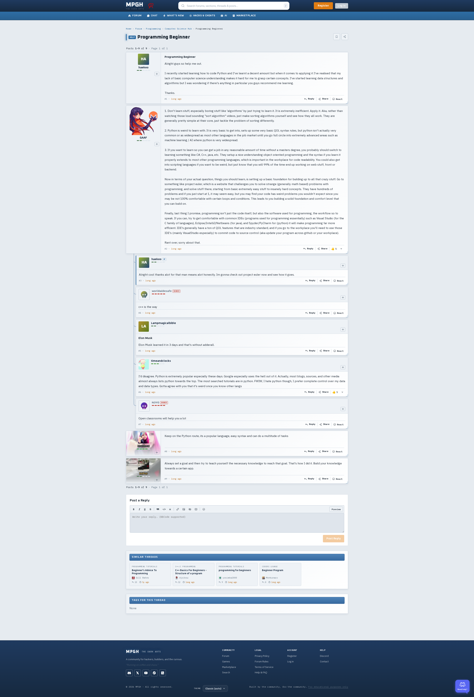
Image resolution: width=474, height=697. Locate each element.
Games (226, 661)
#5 (139, 351)
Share (325, 99)
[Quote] (158, 509)
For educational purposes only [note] (328, 686)
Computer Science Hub (178, 28)
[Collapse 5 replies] (134, 342)
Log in (342, 6)
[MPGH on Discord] (129, 673)
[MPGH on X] (137, 673)
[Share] (344, 36)
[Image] (184, 509)
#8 (166, 451)
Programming (153, 28)
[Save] (336, 36)
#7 (139, 424)
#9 (166, 479)
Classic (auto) (213, 688)
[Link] (178, 509)
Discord (324, 656)
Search (226, 672)
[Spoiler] (190, 509)
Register (323, 5)
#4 (139, 313)
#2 (166, 248)
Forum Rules (261, 661)
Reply (311, 99)
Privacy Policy (262, 656)
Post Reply (333, 538)
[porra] (151, 6)
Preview (336, 509)
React (339, 99)
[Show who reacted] (341, 249)
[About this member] (156, 74)
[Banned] (144, 294)
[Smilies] (204, 509)
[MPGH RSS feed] (162, 673)
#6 (139, 392)
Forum (138, 28)
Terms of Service (264, 667)
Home (128, 28)
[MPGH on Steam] (154, 673)
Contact (324, 661)
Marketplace (229, 667)
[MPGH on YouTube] (146, 673)
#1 (166, 99)
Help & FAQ (261, 672)
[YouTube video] (196, 509)
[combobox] (234, 6)
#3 (140, 280)
